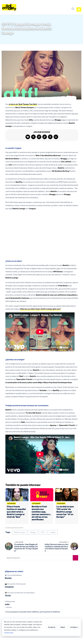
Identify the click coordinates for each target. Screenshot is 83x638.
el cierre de (23, 104)
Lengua (52, 532)
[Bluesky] (28, 137)
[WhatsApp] (56, 137)
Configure (74, 627)
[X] (33, 137)
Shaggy (33, 532)
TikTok (8, 596)
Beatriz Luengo (19, 532)
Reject (63, 627)
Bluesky (8, 578)
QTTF (43, 532)
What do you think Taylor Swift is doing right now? (40, 309)
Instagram (9, 587)
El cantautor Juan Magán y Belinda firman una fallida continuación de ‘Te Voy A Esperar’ (26, 547)
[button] (79, 9)
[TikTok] (44, 137)
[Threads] (50, 137)
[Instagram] (39, 137)
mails (7, 604)
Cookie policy (9, 633)
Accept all (51, 627)
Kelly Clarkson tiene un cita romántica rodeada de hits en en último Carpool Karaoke (57, 547)
